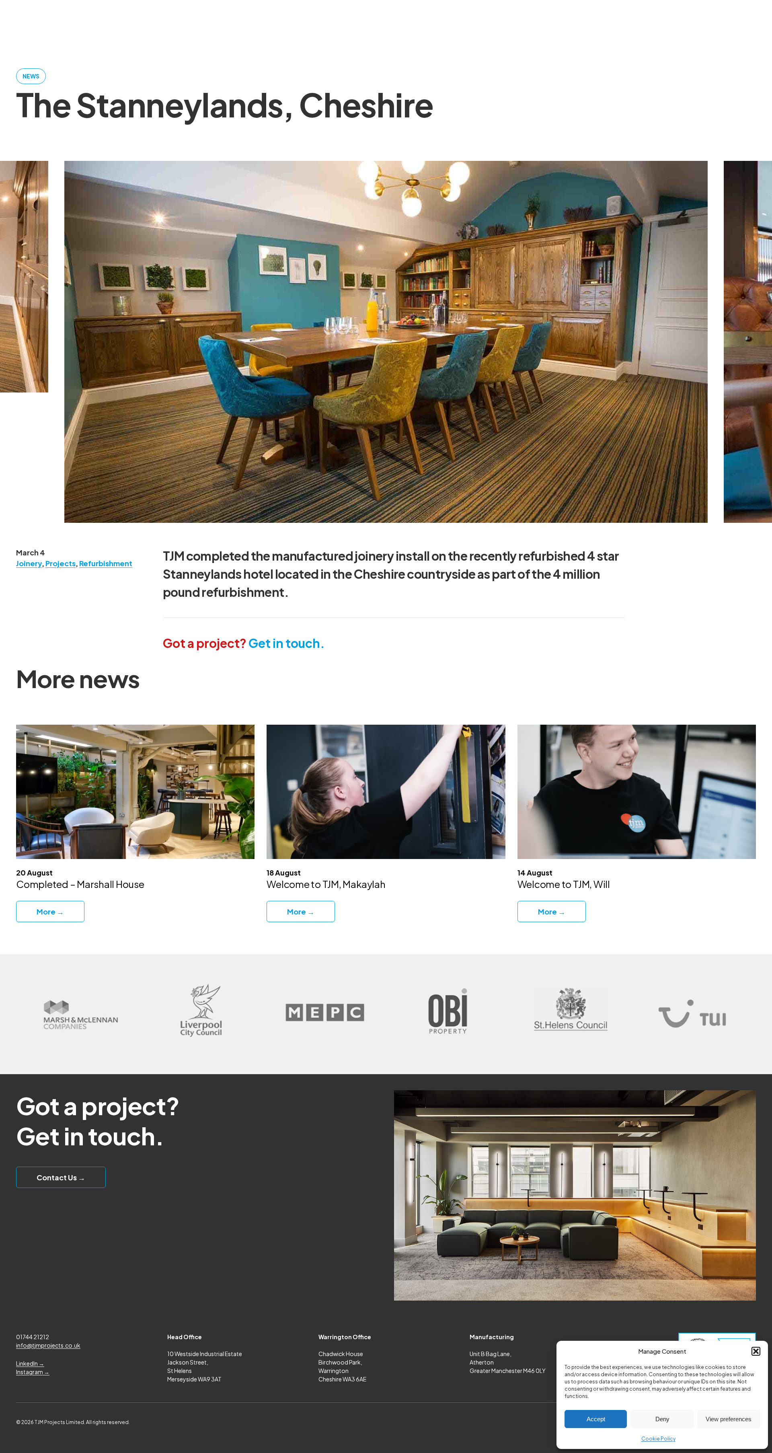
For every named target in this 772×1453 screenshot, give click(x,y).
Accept (596, 1419)
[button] (756, 1351)
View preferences (728, 1419)
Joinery (29, 563)
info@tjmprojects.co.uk (48, 1345)
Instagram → (32, 1371)
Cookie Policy (658, 1439)
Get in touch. (244, 643)
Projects (60, 563)
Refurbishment (105, 563)
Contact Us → (61, 1177)
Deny (662, 1419)
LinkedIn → (30, 1363)
